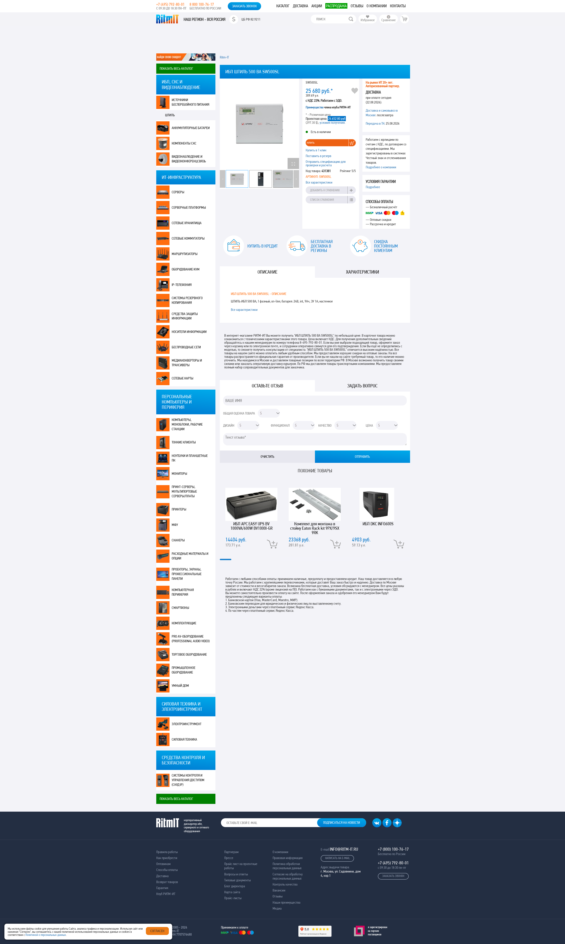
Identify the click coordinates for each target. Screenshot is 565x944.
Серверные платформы (189, 207)
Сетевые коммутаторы (188, 238)
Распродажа (336, 6)
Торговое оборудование (189, 654)
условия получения (332, 122)
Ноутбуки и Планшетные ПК (190, 458)
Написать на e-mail (337, 858)
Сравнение (388, 20)
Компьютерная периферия (183, 592)
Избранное (368, 20)
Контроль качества (285, 884)
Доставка (300, 6)
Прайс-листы (232, 898)
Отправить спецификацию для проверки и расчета (326, 163)
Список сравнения (322, 199)
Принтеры (179, 509)
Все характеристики (319, 182)
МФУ (175, 525)
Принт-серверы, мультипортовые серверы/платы (184, 491)
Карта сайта (232, 892)
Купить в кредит (262, 246)
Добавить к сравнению (325, 190)
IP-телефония (182, 285)
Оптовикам (163, 864)
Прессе (228, 858)
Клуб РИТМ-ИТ (165, 894)
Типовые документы (237, 880)
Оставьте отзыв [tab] (267, 385)
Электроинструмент (186, 724)
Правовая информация (288, 858)
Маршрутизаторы (185, 254)
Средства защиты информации (185, 316)
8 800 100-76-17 (202, 4)
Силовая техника (184, 739)
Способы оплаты (167, 870)
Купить (311, 142)
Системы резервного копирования (187, 300)
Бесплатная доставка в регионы (322, 246)
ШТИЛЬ (170, 115)
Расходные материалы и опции (190, 556)
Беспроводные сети (186, 347)
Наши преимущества (286, 902)
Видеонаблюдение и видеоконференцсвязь (189, 158)
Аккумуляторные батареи (191, 128)
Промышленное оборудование (183, 670)
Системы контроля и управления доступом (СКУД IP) (188, 780)
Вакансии (279, 890)
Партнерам (231, 852)
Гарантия (162, 888)
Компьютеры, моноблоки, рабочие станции (187, 424)
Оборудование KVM (186, 269)
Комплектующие (184, 623)
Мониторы (179, 473)
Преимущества (314, 107)
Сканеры (178, 540)
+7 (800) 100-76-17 (393, 849)
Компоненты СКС (184, 143)
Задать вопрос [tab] (362, 385)
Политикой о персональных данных (45, 934)
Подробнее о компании (381, 167)
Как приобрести (166, 858)
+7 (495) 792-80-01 (170, 4)
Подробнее (373, 187)
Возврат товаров (167, 882)
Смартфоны (180, 608)
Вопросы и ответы (236, 874)
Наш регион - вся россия (204, 19)
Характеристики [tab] (362, 272)
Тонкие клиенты (184, 442)
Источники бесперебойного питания (190, 102)
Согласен (157, 931)
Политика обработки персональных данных (287, 866)
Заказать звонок (244, 6)
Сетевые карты (182, 378)
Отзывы (357, 6)
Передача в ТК (375, 123)
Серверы (178, 192)
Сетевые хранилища (187, 223)
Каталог (283, 6)
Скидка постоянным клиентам (386, 246)
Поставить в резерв (318, 156)
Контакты (398, 6)
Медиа (277, 908)
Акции (316, 6)
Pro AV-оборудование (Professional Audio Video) (191, 638)
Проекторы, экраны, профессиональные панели (187, 574)
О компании (377, 6)
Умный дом (180, 685)
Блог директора (234, 886)
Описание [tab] (267, 272)
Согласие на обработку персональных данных (288, 876)
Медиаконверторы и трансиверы (187, 362)
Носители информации (189, 332)
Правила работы (167, 852)
